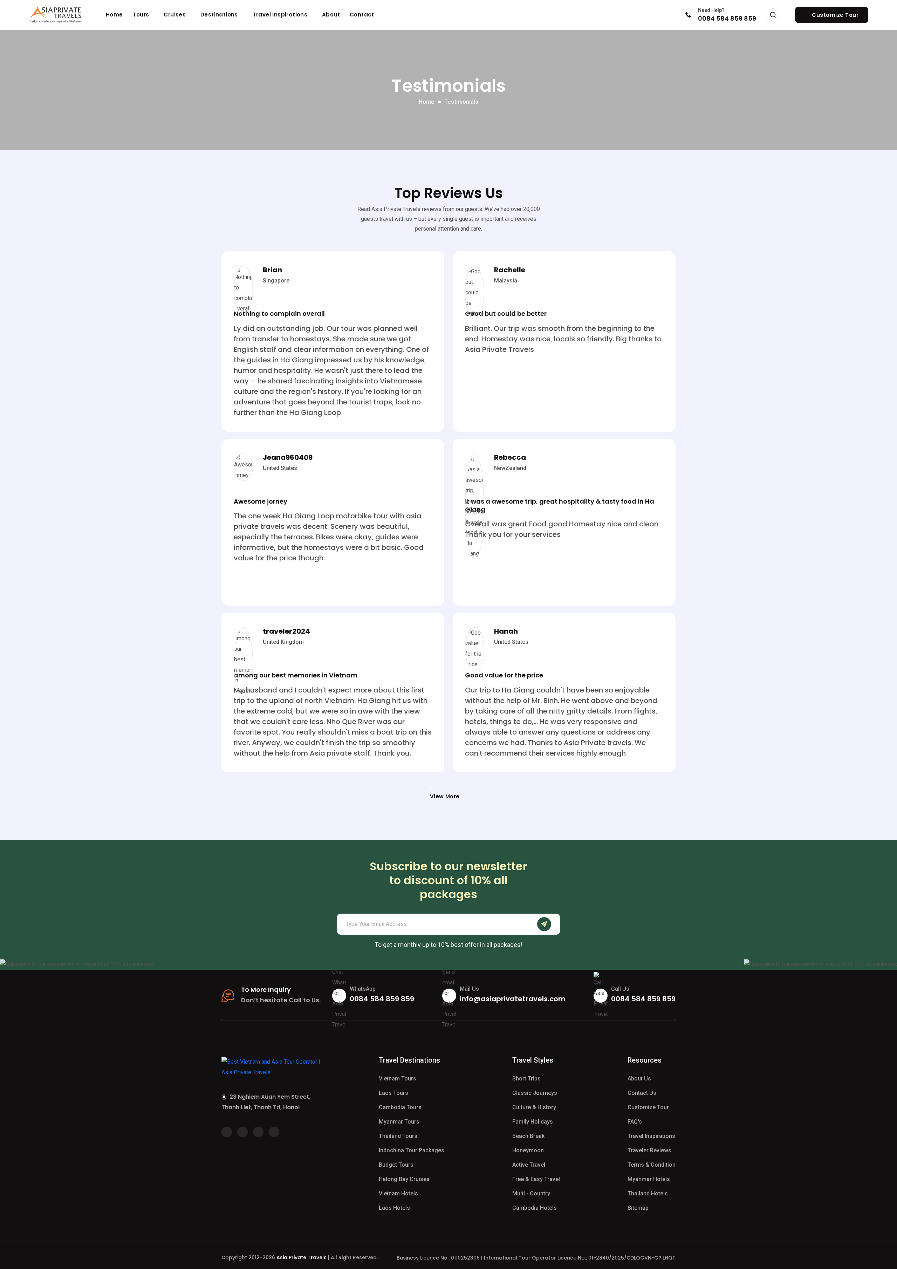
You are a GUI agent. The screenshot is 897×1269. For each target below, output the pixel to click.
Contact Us (642, 1093)
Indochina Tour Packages (411, 1150)
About (331, 14)
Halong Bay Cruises (404, 1179)
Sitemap (638, 1208)
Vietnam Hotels (398, 1193)
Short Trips (526, 1078)
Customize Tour (648, 1107)
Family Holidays (532, 1121)
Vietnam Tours (397, 1078)
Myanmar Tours (399, 1121)
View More (446, 796)
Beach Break (528, 1136)
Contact (362, 14)
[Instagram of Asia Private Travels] (274, 1132)
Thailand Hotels (648, 1193)
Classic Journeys (534, 1093)
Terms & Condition (652, 1164)
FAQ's (635, 1121)
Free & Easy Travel (536, 1179)
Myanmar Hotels (649, 1179)
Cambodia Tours (400, 1107)
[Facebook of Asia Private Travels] (226, 1132)
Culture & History (534, 1107)
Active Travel (528, 1164)
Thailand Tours (398, 1136)
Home (114, 14)
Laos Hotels (394, 1208)
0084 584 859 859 (727, 18)
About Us (639, 1078)
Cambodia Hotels (534, 1208)
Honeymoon (528, 1150)
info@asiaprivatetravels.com (513, 999)
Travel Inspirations (281, 14)
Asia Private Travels (301, 1257)
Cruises (175, 14)
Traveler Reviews (649, 1150)
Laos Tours (393, 1093)
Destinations (219, 14)
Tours (142, 14)
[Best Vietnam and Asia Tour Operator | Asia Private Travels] (55, 14)
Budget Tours (396, 1164)
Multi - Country (531, 1193)
